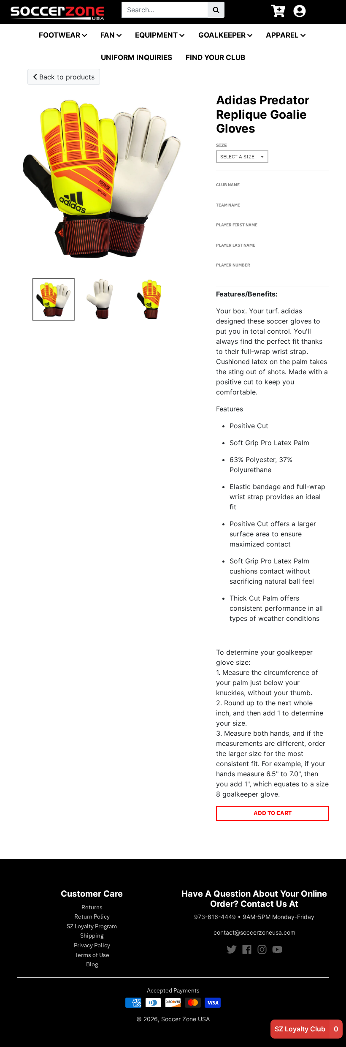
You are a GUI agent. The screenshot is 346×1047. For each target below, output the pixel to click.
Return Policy (92, 916)
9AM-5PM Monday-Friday (278, 916)
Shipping (91, 935)
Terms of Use (92, 955)
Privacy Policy (92, 945)
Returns (92, 907)
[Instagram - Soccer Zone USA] (262, 949)
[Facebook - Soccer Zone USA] (247, 949)
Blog (92, 964)
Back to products (66, 77)
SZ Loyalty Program (92, 926)
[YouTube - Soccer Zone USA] (277, 949)
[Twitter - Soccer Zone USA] (232, 949)
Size (221, 145)
